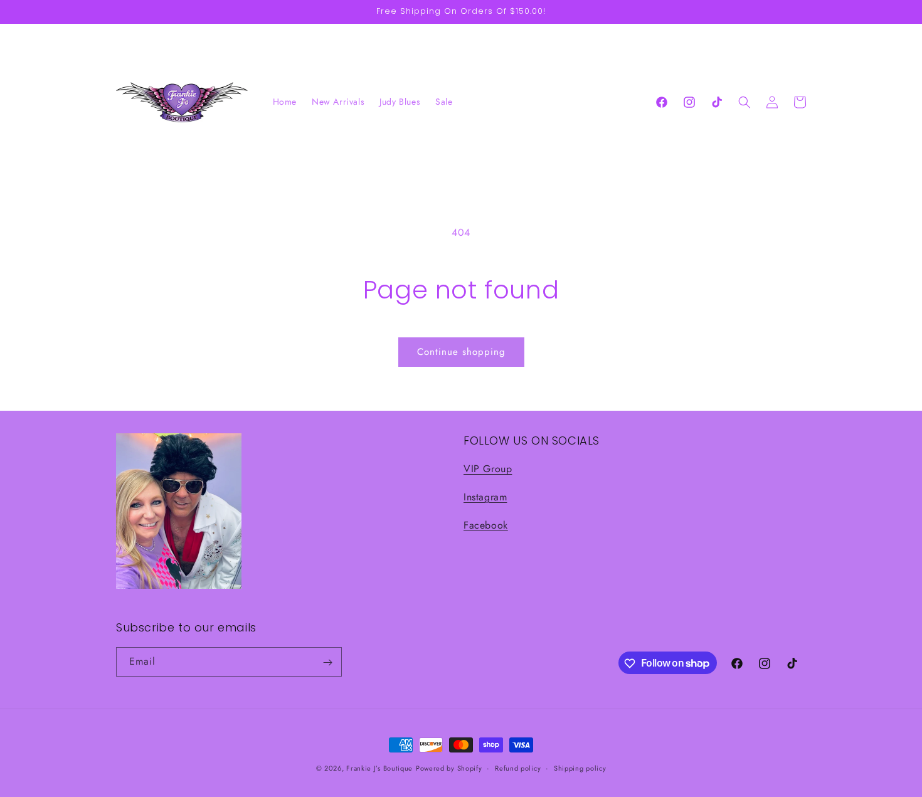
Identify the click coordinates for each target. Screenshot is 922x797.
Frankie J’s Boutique (379, 768)
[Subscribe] (327, 662)
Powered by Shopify (449, 768)
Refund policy (518, 768)
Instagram (485, 497)
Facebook (486, 525)
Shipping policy (580, 768)
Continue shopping (461, 352)
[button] (744, 102)
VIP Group (488, 469)
